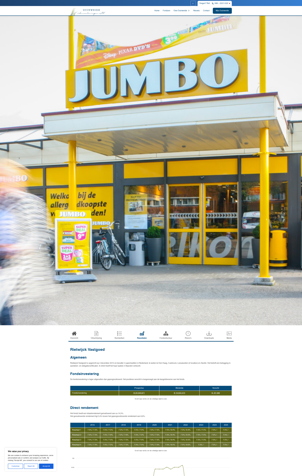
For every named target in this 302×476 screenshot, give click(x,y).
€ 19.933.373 (179, 393)
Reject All (31, 466)
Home (156, 11)
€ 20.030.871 (139, 393)
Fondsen (166, 11)
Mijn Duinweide (222, 11)
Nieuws (196, 11)
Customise (15, 466)
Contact (206, 11)
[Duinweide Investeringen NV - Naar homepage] (96, 11)
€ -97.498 (216, 393)
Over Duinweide (180, 11)
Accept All (46, 466)
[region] (31, 459)
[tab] (74, 335)
